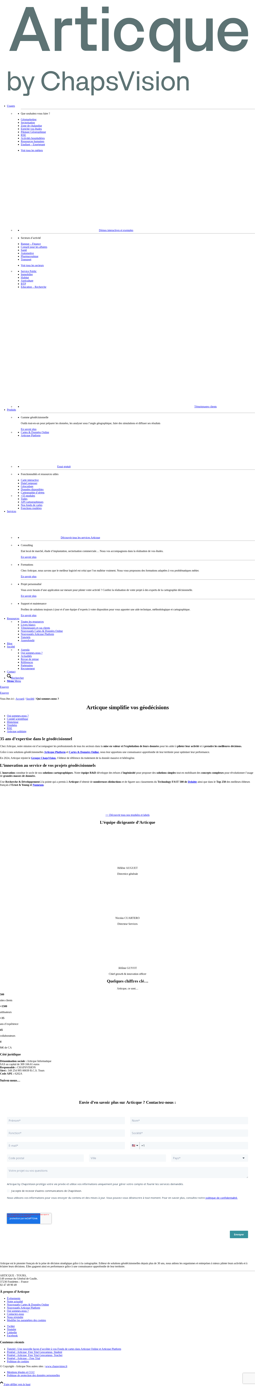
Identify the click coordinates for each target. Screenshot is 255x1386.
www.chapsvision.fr (56, 1366)
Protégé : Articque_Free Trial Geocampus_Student (34, 1352)
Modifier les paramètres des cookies (26, 1320)
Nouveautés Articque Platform (23, 1307)
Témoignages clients (205, 406)
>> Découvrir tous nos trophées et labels (127, 814)
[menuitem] (131, 256)
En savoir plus (28, 429)
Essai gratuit (64, 466)
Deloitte (192, 781)
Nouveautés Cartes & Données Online (28, 1304)
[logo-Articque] (127, 99)
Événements (13, 1298)
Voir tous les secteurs (32, 265)
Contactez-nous (15, 1314)
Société (30, 698)
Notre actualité (15, 1301)
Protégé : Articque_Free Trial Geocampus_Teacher (34, 1355)
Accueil (20, 698)
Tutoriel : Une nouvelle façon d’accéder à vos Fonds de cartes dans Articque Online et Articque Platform (64, 1348)
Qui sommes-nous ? (18, 1310)
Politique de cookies (18, 1361)
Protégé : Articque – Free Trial (23, 1358)
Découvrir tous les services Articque (80, 537)
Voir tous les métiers (32, 150)
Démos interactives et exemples (116, 230)
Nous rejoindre (15, 1317)
